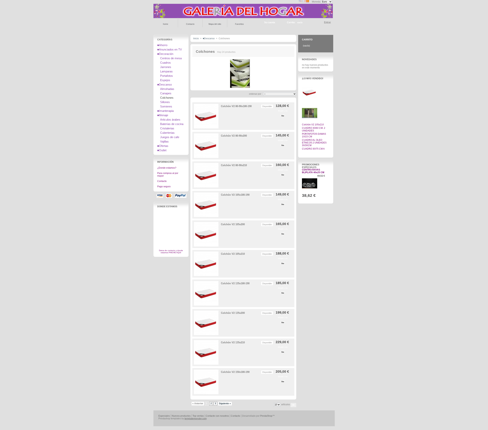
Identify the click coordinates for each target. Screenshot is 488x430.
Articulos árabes (170, 119)
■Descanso (164, 84)
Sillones (165, 102)
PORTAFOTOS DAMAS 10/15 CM (314, 135)
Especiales (164, 416)
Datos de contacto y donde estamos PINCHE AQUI (171, 251)
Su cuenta (269, 22)
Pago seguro (164, 186)
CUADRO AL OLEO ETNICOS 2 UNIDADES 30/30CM (314, 143)
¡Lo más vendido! (312, 78)
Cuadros (165, 62)
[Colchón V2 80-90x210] (206, 175)
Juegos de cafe (169, 137)
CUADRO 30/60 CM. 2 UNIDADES (313, 129)
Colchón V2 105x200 (233, 224)
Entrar (327, 22)
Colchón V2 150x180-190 (235, 372)
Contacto (162, 181)
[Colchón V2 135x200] (206, 323)
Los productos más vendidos (312, 153)
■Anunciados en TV (169, 49)
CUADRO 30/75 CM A (313, 148)
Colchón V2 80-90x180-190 (236, 106)
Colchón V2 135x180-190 (235, 283)
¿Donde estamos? (166, 168)
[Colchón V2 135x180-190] (206, 293)
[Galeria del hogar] (243, 16)
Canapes (165, 93)
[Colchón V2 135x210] (206, 352)
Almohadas (167, 88)
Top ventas (198, 416)
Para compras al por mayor (167, 174)
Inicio (196, 38)
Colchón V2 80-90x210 (234, 165)
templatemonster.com (196, 418)
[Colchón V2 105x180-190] (206, 204)
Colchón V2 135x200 (233, 312)
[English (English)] (300, 1)
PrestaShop (266, 416)
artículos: (286, 404)
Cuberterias (167, 132)
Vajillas (164, 141)
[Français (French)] (303, 1)
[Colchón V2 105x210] (206, 263)
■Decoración (165, 53)
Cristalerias (167, 128)
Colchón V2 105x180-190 (235, 194)
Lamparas (166, 71)
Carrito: (291, 22)
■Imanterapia (165, 110)
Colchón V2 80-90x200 (234, 135)
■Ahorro (162, 45)
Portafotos (166, 75)
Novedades (309, 59)
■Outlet (161, 150)
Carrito (307, 39)
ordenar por (255, 94)
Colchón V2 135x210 (233, 342)
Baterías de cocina (171, 124)
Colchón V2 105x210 (233, 253)
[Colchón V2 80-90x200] (206, 145)
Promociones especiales (310, 166)
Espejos (165, 80)
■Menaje (162, 115)
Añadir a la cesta (282, 111)
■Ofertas (162, 145)
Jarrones (165, 67)
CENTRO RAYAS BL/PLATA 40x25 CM (313, 171)
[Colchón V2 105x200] (206, 234)
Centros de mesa (171, 58)
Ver (282, 116)
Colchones (166, 97)
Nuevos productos (181, 416)
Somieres (166, 106)
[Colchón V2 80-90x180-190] (206, 116)
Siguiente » (225, 403)
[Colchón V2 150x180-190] (206, 382)
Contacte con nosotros (217, 416)
